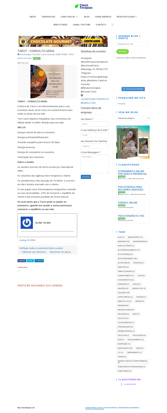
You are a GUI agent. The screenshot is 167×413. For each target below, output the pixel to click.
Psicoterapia (25, 54)
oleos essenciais (126, 322)
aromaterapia (140, 241)
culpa (141, 276)
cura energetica (126, 280)
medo (136, 314)
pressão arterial (126, 331)
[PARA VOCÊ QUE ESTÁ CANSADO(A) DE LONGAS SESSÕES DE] (133, 82)
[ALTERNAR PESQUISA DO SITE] (112, 25)
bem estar (123, 267)
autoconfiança (125, 254)
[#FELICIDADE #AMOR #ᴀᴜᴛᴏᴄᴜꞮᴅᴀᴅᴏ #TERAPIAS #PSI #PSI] (121, 69)
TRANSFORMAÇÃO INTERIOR (128, 408)
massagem (123, 305)
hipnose (139, 301)
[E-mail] (22, 235)
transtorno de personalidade (131, 367)
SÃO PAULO (123, 179)
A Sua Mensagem (91, 152)
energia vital (139, 288)
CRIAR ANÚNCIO (91, 408)
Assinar (122, 51)
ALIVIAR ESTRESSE (110, 408)
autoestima (124, 263)
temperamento (134, 352)
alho (121, 237)
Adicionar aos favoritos (34, 251)
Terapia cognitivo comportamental (132, 361)
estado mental (125, 297)
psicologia (123, 335)
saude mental (125, 348)
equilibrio (123, 293)
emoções (123, 288)
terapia (122, 357)
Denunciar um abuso (60, 251)
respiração (124, 344)
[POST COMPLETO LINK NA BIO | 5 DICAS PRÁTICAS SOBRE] (144, 82)
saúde (140, 348)
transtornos (124, 371)
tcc (120, 352)
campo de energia (126, 271)
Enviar (85, 177)
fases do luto (125, 301)
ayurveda (139, 263)
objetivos (123, 318)
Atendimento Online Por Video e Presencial (132, 172)
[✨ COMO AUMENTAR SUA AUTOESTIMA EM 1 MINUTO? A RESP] (121, 75)
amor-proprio (135, 237)
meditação (123, 314)
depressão (123, 284)
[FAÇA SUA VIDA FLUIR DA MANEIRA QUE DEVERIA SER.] (144, 75)
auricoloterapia (126, 246)
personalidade (125, 327)
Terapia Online (127, 202)
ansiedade (123, 241)
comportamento (126, 276)
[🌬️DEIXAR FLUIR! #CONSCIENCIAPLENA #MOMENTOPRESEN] (133, 69)
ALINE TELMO (61, 54)
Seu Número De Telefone (94, 141)
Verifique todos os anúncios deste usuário (41, 248)
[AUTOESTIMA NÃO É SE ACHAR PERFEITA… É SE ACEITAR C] (144, 69)
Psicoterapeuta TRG (131, 215)
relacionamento (136, 340)
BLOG (100, 408)
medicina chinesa (126, 310)
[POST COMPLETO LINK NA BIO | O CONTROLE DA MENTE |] (121, 82)
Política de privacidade (94, 409)
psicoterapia (139, 335)
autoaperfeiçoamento (129, 250)
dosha (136, 284)
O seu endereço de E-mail (95, 130)
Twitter (30, 261)
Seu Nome (87, 119)
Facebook (21, 261)
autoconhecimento (127, 258)
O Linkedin (39, 261)
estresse (141, 297)
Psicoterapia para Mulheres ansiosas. (131, 188)
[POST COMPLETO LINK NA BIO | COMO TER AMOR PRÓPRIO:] (133, 75)
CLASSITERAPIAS (129, 379)
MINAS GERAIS (124, 194)
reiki (121, 340)
